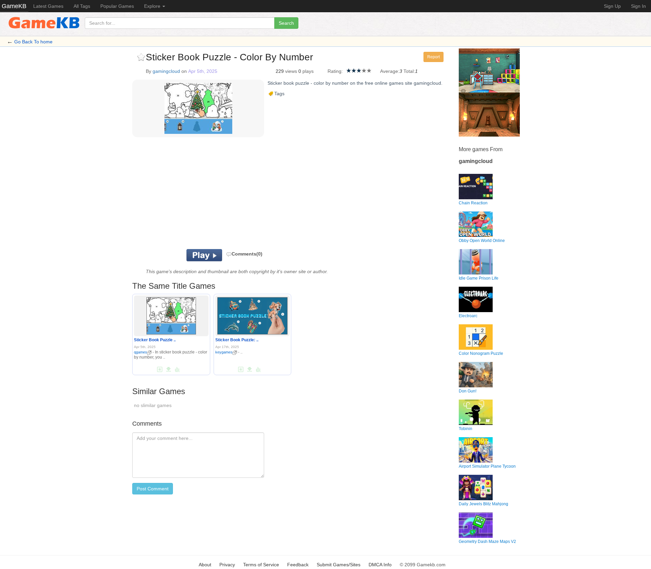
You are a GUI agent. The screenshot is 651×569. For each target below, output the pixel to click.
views (291, 71)
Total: (409, 71)
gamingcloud (166, 71)
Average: (389, 71)
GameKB (14, 6)
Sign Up (612, 6)
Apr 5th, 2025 (202, 71)
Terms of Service (261, 564)
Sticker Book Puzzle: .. (236, 340)
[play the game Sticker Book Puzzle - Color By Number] (171, 315)
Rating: (335, 71)
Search (286, 23)
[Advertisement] (216, 194)
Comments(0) (247, 254)
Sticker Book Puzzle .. (155, 340)
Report (433, 57)
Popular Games (117, 6)
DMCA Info (380, 564)
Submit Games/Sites (338, 564)
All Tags (82, 6)
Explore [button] (153, 6)
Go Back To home (33, 41)
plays (308, 71)
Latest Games (48, 6)
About (205, 564)
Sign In (638, 6)
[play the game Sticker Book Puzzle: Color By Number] (252, 315)
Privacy (227, 564)
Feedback (298, 564)
